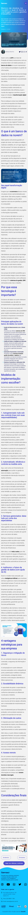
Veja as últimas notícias (14, 863)
